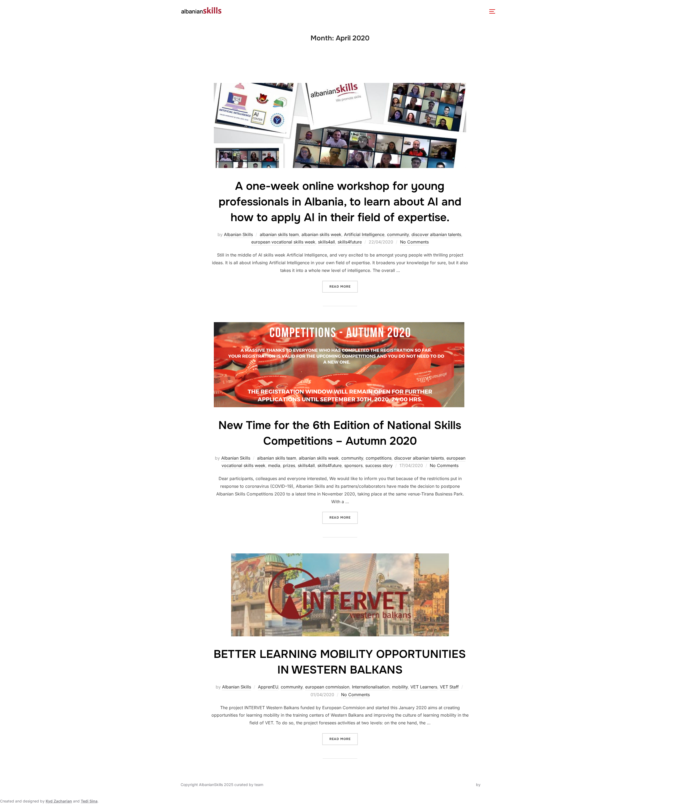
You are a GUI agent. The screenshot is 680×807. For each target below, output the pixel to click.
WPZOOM (490, 784)
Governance (269, 11)
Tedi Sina (89, 801)
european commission (327, 687)
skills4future (350, 242)
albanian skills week (321, 234)
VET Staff (449, 687)
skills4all (326, 242)
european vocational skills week (283, 242)
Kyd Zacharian (59, 801)
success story (379, 465)
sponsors (353, 465)
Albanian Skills (238, 234)
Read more (343, 285)
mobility (400, 687)
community (398, 234)
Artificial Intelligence (364, 234)
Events (316, 11)
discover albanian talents (436, 234)
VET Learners (423, 687)
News (295, 11)
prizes (289, 465)
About (237, 11)
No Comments (414, 242)
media (274, 465)
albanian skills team (279, 234)
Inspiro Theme (462, 784)
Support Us (443, 11)
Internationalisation (370, 687)
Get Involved (405, 11)
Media (373, 11)
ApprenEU (268, 687)
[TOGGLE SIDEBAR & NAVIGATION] (494, 11)
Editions (345, 11)
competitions (379, 458)
